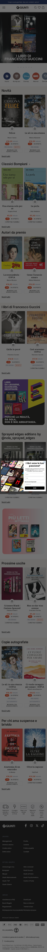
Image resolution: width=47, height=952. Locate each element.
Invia (34, 488)
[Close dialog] (44, 462)
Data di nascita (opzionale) (30, 481)
